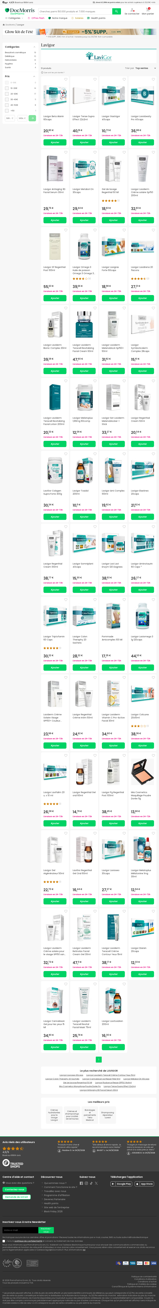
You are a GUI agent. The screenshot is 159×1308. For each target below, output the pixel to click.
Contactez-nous (14, 1189)
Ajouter (55, 142)
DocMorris (10, 25)
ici (84, 1249)
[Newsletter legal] (4, 1241)
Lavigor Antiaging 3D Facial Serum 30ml (99, 1090)
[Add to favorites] (66, 79)
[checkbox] (20, 88)
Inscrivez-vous (46, 1230)
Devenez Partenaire (54, 1199)
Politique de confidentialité (144, 1276)
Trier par (130, 68)
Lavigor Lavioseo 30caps (71, 1075)
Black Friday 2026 (53, 1211)
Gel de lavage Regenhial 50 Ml (77, 1082)
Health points (51, 1203)
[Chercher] (116, 11)
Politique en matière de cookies (142, 1284)
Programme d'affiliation (57, 1195)
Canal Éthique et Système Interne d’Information (134, 1286)
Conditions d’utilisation (145, 1279)
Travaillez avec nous (55, 1191)
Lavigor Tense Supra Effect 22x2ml (120, 1086)
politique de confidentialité (28, 1241)
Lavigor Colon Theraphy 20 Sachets (62, 1079)
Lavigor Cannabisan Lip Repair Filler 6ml (101, 1079)
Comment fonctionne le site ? (60, 1187)
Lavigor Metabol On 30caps (136, 1079)
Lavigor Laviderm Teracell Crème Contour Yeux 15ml (110, 1075)
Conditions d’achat (147, 1281)
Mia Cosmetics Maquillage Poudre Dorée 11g (80, 1086)
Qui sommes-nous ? (55, 1183)
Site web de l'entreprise (56, 1207)
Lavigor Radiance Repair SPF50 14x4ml (113, 1082)
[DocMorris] (19, 11)
